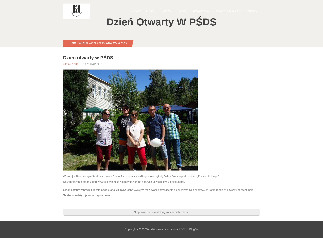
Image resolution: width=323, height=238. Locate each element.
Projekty (181, 11)
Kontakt (250, 11)
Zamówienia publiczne (227, 11)
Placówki (166, 11)
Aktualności (87, 43)
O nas (149, 11)
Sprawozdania (200, 11)
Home (73, 43)
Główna (136, 11)
